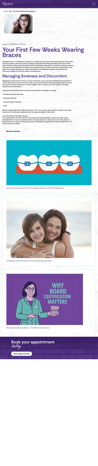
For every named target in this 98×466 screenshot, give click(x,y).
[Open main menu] (94, 4)
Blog (10, 11)
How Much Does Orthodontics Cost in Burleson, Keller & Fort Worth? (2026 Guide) (35, 188)
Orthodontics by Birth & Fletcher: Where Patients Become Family (29, 261)
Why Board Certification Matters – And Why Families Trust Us (28, 328)
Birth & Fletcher (20, 44)
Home (6, 11)
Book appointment (22, 353)
